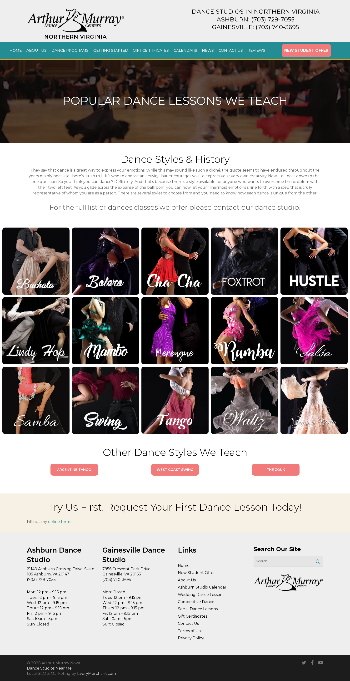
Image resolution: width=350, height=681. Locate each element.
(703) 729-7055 (273, 19)
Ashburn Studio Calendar (202, 587)
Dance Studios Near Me (49, 668)
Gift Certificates (192, 616)
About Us (187, 580)
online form (59, 521)
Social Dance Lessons (198, 609)
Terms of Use (190, 631)
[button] (74, 470)
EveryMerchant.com (96, 673)
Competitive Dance (196, 602)
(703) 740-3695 (277, 26)
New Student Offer (196, 572)
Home (184, 565)
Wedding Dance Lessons (201, 594)
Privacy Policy (191, 638)
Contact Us (188, 623)
